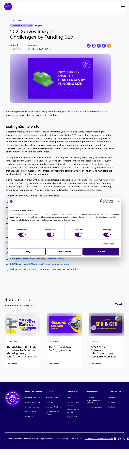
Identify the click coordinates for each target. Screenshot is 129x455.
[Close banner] (118, 201)
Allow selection (64, 252)
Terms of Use (76, 438)
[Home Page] (8, 7)
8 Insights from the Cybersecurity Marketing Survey (37, 258)
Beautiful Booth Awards (73, 410)
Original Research (32, 402)
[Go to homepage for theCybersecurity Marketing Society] (13, 398)
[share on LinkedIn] (94, 46)
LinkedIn (111, 397)
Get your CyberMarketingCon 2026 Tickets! (95, 400)
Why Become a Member (73, 403)
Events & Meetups (32, 397)
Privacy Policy (62, 438)
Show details (108, 244)
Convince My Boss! (94, 407)
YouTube (111, 407)
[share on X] (99, 46)
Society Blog (30, 411)
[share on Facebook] (104, 46)
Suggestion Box (73, 417)
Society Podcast (32, 407)
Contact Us (71, 421)
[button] (123, 7)
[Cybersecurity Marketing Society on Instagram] (119, 438)
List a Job (50, 402)
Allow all (101, 252)
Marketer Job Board (54, 407)
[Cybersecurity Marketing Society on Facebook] (114, 438)
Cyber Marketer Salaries (52, 412)
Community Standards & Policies (99, 438)
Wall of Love (72, 397)
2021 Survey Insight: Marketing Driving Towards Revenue (39, 264)
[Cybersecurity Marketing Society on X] (123, 438)
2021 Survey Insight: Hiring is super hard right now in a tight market (44, 269)
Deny (27, 252)
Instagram (112, 402)
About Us (29, 416)
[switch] (50, 235)
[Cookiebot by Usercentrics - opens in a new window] (102, 201)
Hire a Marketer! (52, 397)
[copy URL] (89, 46)
